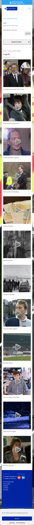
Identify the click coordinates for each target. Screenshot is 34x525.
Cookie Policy (12, 522)
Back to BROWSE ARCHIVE (10, 18)
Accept (17, 518)
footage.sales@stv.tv (10, 476)
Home (4, 51)
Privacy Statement (20, 522)
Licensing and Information (16, 508)
